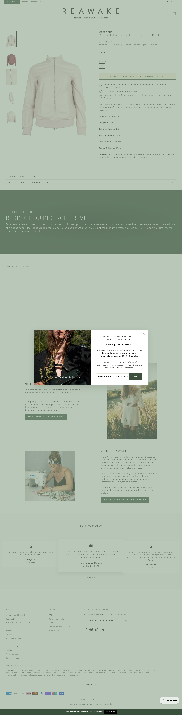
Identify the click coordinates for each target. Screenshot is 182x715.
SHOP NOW (110, 712)
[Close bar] (180, 710)
